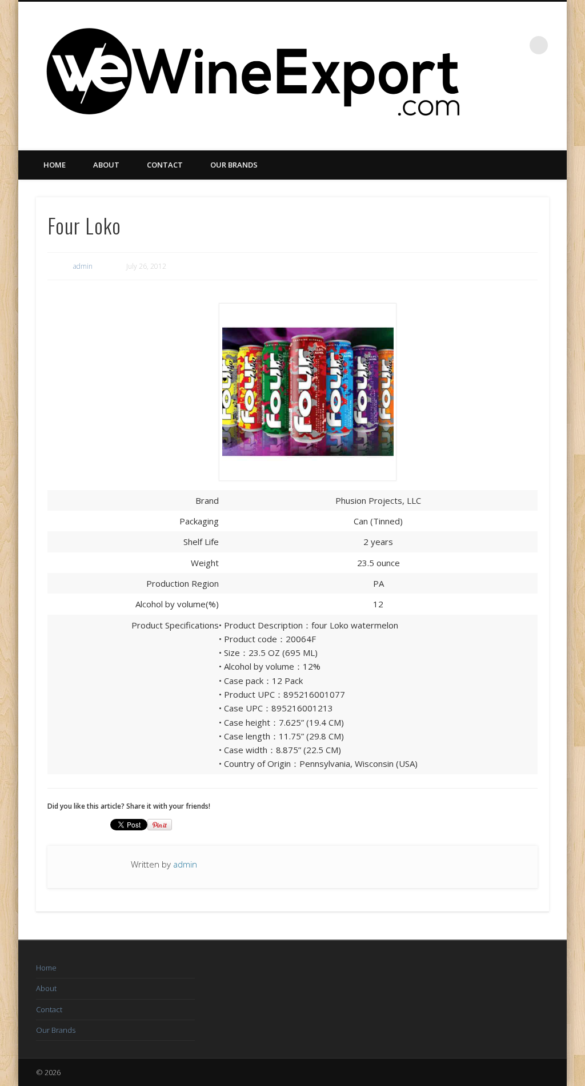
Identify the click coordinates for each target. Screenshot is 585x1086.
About (106, 165)
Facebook (507, 98)
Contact (165, 165)
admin (83, 266)
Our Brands (234, 165)
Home (54, 165)
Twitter (531, 98)
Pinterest (554, 98)
